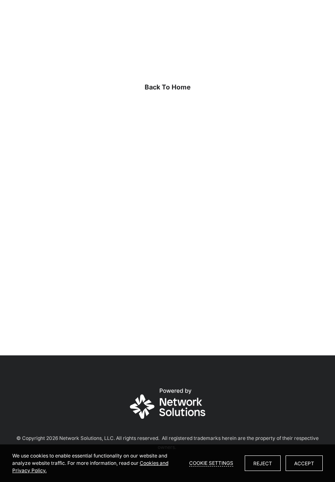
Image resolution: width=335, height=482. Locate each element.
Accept (304, 463)
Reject (262, 463)
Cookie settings (211, 463)
